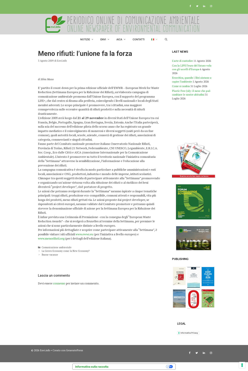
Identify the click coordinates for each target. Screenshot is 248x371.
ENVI (103, 39)
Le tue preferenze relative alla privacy (139, 366)
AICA (119, 39)
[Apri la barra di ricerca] (166, 39)
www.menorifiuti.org (51, 238)
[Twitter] (197, 6)
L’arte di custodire (182, 60)
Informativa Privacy (189, 333)
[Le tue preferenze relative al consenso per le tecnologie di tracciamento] (242, 365)
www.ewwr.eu (84, 234)
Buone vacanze (50, 254)
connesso (59, 283)
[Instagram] (211, 6)
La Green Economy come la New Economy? (66, 251)
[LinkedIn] (204, 6)
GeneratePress (74, 350)
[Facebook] (190, 6)
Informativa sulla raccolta (91, 366)
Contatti (139, 39)
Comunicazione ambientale (57, 247)
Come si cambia (181, 86)
